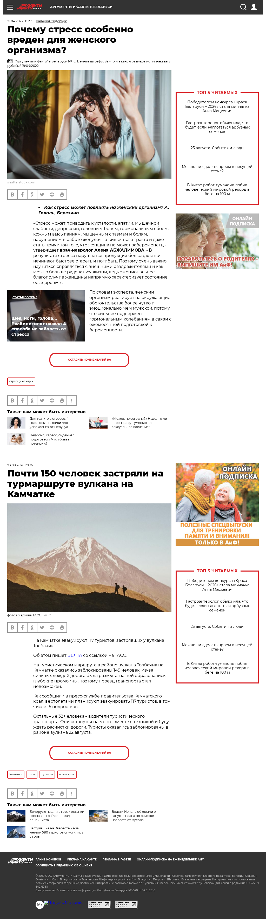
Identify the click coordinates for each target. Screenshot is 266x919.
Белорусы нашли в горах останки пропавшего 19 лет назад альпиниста (57, 816)
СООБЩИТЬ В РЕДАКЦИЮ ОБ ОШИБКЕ (64, 865)
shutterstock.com (21, 182)
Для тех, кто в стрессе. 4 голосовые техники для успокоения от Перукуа (49, 423)
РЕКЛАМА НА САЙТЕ (82, 859)
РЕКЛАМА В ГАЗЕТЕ (117, 859)
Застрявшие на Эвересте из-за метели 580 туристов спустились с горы (56, 832)
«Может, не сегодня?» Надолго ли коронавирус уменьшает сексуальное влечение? (139, 423)
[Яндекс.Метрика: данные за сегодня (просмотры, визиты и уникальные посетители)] (64, 903)
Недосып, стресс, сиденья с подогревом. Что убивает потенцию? (52, 439)
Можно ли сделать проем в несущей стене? (217, 169)
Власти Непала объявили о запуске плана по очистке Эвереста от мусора (134, 816)
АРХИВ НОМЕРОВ (48, 859)
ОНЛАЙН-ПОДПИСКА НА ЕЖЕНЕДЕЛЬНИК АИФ (170, 859)
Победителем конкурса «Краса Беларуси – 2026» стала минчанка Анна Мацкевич (217, 106)
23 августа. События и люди (217, 148)
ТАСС (46, 615)
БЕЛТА (75, 655)
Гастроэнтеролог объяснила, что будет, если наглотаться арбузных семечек (217, 127)
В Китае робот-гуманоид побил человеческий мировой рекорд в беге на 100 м (217, 189)
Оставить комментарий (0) (89, 359)
